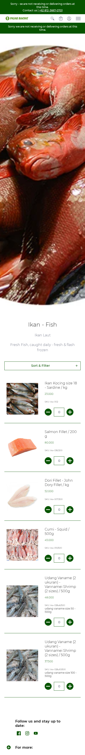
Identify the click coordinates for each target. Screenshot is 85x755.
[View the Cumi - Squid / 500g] (22, 545)
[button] (52, 18)
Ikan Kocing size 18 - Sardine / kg (61, 385)
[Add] (69, 412)
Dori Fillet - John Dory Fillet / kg (59, 482)
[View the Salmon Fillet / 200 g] (22, 447)
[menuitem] (52, 18)
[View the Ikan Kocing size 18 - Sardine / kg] (22, 398)
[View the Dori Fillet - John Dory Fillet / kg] (22, 496)
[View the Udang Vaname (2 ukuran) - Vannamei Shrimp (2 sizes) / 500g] (22, 601)
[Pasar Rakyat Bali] (16, 18)
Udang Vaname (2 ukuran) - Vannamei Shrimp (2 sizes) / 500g (60, 584)
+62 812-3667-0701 (51, 10)
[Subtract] (48, 412)
